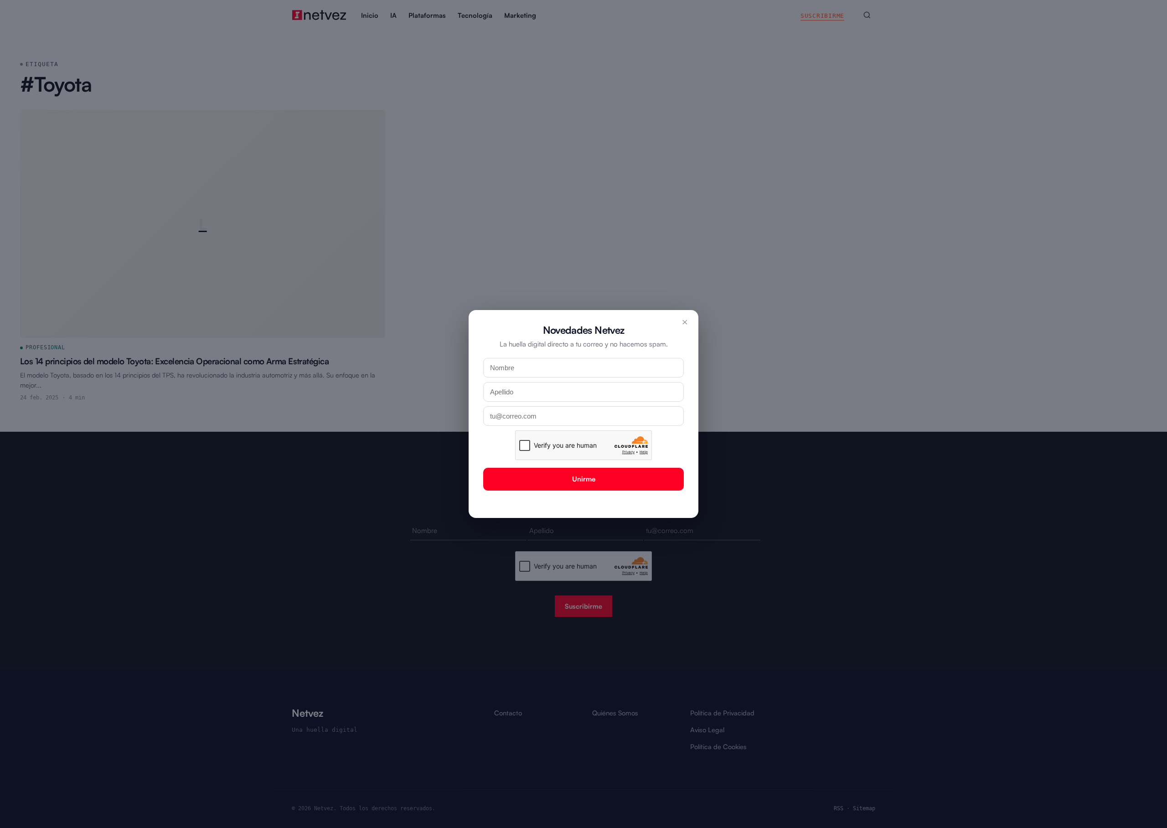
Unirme (583, 479)
